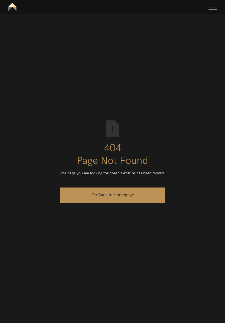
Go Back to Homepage (112, 195)
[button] (213, 7)
